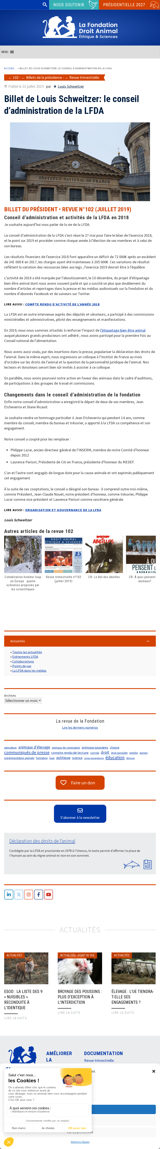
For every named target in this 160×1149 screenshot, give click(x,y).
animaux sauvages (95, 747)
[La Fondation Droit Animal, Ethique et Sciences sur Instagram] (28, 894)
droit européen (119, 753)
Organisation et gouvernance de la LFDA (63, 510)
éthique (130, 758)
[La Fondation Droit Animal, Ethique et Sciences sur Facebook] (38, 894)
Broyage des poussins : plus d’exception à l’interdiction (80, 997)
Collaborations (23, 661)
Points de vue (21, 666)
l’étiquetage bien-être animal (122, 330)
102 (16, 77)
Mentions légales (80, 1142)
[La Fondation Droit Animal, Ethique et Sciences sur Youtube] (48, 894)
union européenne (94, 758)
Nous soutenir (68, 4)
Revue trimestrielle (84, 77)
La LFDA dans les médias (29, 670)
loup (52, 758)
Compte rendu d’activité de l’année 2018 (62, 304)
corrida (94, 753)
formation (42, 758)
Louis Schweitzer (71, 86)
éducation (115, 757)
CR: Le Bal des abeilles (104, 577)
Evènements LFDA (25, 656)
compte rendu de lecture (70, 752)
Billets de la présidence (44, 77)
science (77, 758)
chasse (114, 747)
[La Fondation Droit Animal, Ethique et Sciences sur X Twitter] (18, 894)
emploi (133, 753)
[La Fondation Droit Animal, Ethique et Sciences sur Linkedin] (8, 894)
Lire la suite (15, 1018)
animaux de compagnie (66, 747)
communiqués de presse (27, 752)
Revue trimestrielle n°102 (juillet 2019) (63, 579)
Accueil (9, 68)
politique (63, 757)
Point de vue (86, 955)
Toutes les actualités (27, 652)
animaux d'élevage (34, 747)
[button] (154, 1071)
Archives (10, 695)
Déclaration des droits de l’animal (42, 841)
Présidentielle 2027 (124, 4)
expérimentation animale (19, 758)
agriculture (10, 747)
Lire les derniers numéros (80, 727)
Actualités (14, 955)
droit (105, 752)
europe (144, 753)
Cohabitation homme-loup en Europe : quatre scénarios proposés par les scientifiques (23, 583)
